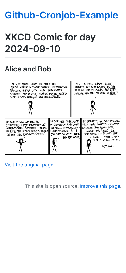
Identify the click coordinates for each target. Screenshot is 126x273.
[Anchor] (54, 68)
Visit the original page (29, 165)
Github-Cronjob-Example (61, 15)
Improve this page (100, 186)
